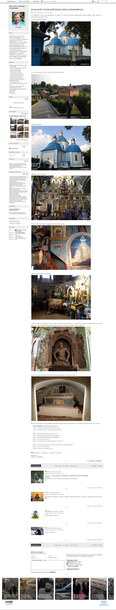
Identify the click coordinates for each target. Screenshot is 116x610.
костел (13, 43)
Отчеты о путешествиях (15, 78)
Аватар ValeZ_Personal (18, 18)
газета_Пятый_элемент (15, 201)
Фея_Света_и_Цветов (19, 199)
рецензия (20, 49)
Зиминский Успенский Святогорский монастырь (48, 435)
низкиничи (58, 452)
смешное (12, 53)
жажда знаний (12, 164)
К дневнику (66, 465)
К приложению (24, 113)
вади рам (12, 37)
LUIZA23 (11, 178)
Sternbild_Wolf (12, 183)
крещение (22, 43)
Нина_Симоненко (22, 196)
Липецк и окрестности (15, 73)
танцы (17, 53)
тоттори (21, 53)
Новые (100, 465)
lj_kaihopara (18, 223)
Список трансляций (14, 221)
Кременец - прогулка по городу (45, 448)
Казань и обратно (14, 82)
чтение (11, 58)
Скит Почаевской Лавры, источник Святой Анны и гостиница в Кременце (55, 444)
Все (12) (26, 161)
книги (25, 42)
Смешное (11, 93)
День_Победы (12, 213)
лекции (11, 45)
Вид (95, 1)
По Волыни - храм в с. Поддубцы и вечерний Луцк (49, 429)
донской (11, 40)
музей (25, 46)
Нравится (92, 460)
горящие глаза (22, 163)
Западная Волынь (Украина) (17, 67)
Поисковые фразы (21, 238)
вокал (10, 163)
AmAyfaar (16, 176)
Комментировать (36, 465)
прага (26, 48)
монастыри (13, 46)
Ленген (25, 192)
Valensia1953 (22, 183)
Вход (29, 1)
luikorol (24, 186)
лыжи (19, 45)
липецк (16, 45)
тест (10, 106)
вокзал (15, 39)
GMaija (21, 177)
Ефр (19, 189)
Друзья (15, 6)
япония (19, 58)
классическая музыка (21, 164)
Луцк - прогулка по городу (43, 439)
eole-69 (21, 186)
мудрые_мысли (13, 212)
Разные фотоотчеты (14, 87)
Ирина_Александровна (14, 190)
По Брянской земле (14, 72)
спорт (25, 167)
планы (22, 48)
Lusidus (23, 178)
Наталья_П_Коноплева (15, 195)
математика (15, 166)
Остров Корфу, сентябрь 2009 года (18, 83)
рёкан (17, 49)
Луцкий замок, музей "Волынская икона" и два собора (50, 440)
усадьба (11, 54)
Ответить (89, 487)
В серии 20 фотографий (22, 139)
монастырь (20, 46)
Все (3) (26, 99)
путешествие (12, 49)
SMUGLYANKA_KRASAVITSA (16, 182)
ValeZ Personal (10, 8)
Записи (10, 6)
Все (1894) (25, 174)
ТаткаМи (11, 199)
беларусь (12, 36)
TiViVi (17, 183)
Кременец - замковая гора (44, 446)
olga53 (10, 187)
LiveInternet (11, 1)
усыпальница (44, 452)
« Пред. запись (58, 465)
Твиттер (11, 91)
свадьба (12, 51)
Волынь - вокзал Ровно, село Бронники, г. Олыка (48, 427)
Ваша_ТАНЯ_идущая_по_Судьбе (17, 188)
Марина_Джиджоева (14, 194)
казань (18, 42)
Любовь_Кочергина (14, 193)
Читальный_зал (21, 212)
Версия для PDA (103, 602)
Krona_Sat (25, 177)
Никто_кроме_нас (13, 196)
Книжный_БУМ (22, 213)
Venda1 (20, 184)
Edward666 (16, 177)
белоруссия (18, 36)
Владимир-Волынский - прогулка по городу (47, 433)
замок (20, 40)
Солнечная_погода (21, 197)
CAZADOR (20, 176)
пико (18, 48)
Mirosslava (19, 180)
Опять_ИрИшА (12, 197)
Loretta (19, 178)
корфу (10, 43)
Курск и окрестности (15, 76)
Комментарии (21, 6)
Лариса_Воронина (18, 192)
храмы (23, 56)
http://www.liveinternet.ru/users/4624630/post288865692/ (64, 478)
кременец (17, 43)
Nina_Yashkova (13, 181)
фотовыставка (24, 54)
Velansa (17, 184)
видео (18, 37)
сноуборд (21, 167)
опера (15, 48)
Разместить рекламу (104, 605)
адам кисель (52, 452)
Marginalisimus (12, 180)
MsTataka (24, 180)
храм (19, 56)
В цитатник (99, 487)
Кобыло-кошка (24, 190)
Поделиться (98, 460)
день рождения (24, 39)
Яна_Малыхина (18, 200)
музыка (11, 48)
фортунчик (11, 202)
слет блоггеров (20, 51)
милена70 (23, 201)
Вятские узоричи (14, 69)
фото (19, 54)
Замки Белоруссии (14, 70)
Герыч (10, 189)
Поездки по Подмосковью (16, 75)
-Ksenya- (11, 176)
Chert (25, 176)
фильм (16, 54)
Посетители (20, 237)
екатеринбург (16, 40)
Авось (44, 1)
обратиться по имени (56, 471)
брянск (22, 36)
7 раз (37, 455)
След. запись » (73, 465)
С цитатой (94, 487)
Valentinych (12, 184)
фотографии (13, 56)
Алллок (48, 471)
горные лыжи (15, 163)
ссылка (61, 473)
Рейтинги (37, 1)
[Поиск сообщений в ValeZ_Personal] (24, 146)
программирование (14, 167)
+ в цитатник (49, 12)
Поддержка (92, 1)
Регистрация (23, 1)
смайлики (44, 560)
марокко (22, 45)
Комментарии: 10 (19, 107)
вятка (18, 39)
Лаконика (11, 192)
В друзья (19, 27)
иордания (13, 42)
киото (21, 42)
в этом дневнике (14, 148)
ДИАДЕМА (14, 189)
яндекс (14, 58)
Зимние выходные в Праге (16, 86)
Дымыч (48, 528)
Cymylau (11, 177)
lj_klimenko (12, 223)
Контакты (104, 603)
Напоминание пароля (52, 557)
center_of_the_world (14, 186)
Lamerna (16, 178)
